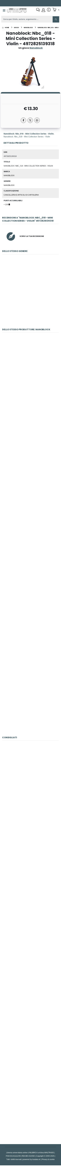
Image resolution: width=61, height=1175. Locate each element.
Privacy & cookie (48, 1159)
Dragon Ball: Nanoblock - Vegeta (30, 439)
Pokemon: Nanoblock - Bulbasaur (30, 571)
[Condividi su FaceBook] (23, 120)
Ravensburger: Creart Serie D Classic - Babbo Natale (30, 913)
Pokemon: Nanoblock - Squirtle (30, 637)
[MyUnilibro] (43, 10)
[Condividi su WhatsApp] (37, 120)
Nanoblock (9, 175)
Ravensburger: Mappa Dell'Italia (30, 781)
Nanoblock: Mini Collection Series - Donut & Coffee (30, 295)
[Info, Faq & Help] (49, 10)
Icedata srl (36, 1159)
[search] (56, 19)
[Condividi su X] (30, 120)
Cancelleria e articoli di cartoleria (21, 195)
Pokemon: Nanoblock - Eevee (30, 703)
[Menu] (4, 10)
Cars (30, 847)
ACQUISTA (31, 315)
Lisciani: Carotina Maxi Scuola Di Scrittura (30, 979)
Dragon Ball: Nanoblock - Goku (30, 373)
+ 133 (6, 204)
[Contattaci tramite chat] (38, 10)
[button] (55, 10)
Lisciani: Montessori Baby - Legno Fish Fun (30, 1111)
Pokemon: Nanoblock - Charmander (30, 505)
